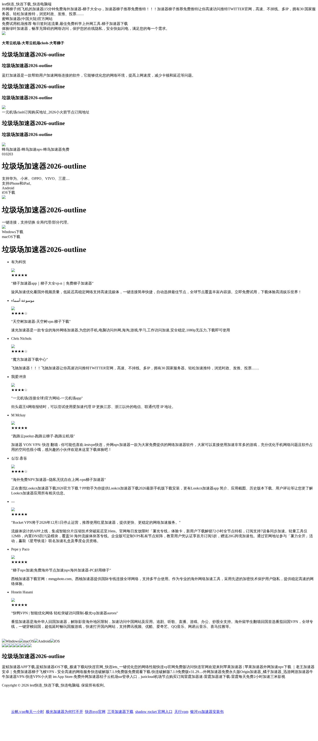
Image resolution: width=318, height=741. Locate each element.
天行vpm (181, 710)
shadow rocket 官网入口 (154, 710)
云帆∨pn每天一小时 (27, 710)
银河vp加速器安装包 (207, 710)
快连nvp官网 (95, 710)
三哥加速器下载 (120, 710)
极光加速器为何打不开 (64, 710)
